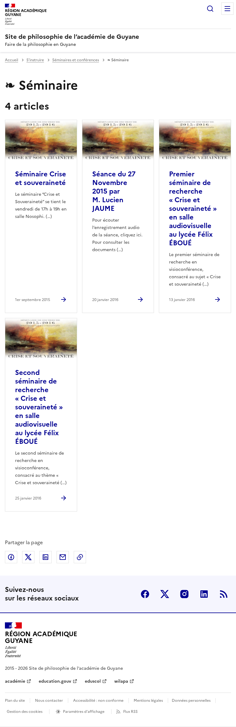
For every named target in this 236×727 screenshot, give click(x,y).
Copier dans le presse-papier (80, 557)
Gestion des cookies (24, 711)
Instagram (184, 594)
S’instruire (35, 60)
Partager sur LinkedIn (45, 557)
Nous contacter (49, 700)
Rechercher (210, 8)
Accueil (11, 60)
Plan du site (15, 700)
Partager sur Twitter (28, 557)
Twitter (164, 594)
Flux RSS (130, 711)
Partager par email (63, 557)
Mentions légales (148, 700)
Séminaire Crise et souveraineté (40, 178)
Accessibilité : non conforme (98, 700)
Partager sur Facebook (11, 557)
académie (15, 681)
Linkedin (204, 594)
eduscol (93, 681)
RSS (223, 594)
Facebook (145, 594)
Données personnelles (191, 700)
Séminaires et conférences (75, 60)
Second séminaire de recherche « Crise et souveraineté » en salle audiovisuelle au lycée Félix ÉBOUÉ (39, 407)
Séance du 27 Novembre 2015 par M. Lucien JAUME (114, 191)
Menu (227, 8)
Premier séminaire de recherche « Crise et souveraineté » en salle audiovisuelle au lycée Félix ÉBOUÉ (193, 208)
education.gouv (55, 681)
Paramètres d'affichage (83, 711)
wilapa (121, 681)
